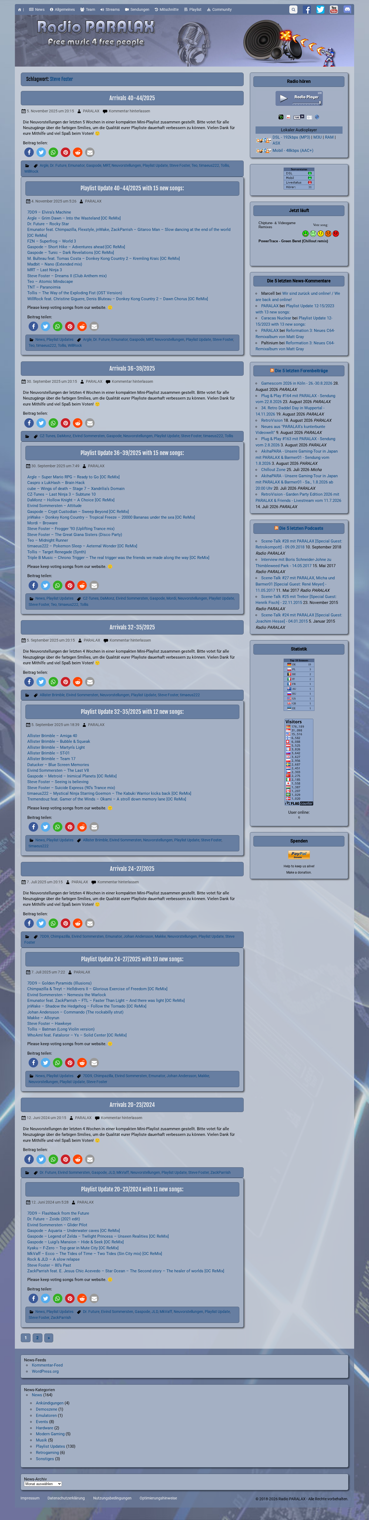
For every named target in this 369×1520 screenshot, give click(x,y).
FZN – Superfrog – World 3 (51, 241)
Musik (41, 1440)
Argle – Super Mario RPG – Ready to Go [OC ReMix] (73, 477)
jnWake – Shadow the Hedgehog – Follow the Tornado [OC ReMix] (86, 1006)
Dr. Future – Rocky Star (48, 223)
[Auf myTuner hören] (309, 117)
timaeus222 (209, 165)
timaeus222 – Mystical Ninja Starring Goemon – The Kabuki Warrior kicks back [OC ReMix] (109, 793)
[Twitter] (320, 9)
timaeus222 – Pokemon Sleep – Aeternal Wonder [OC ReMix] (82, 546)
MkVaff (122, 1172)
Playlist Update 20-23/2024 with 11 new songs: (132, 1189)
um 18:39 (55, 725)
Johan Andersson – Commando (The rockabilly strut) (75, 1012)
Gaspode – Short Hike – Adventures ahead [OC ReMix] (76, 246)
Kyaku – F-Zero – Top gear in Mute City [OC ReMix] (73, 1248)
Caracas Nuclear (276, 318)
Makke (160, 936)
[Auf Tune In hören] (299, 117)
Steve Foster (179, 165)
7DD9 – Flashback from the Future (58, 1213)
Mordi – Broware (42, 523)
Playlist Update (155, 165)
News (40, 9)
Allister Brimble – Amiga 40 (52, 735)
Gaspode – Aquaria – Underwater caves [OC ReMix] (73, 1230)
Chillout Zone (273, 469)
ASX (276, 143)
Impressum (30, 1498)
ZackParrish (220, 1172)
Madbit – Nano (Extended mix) (54, 264)
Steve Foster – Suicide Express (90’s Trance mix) (71, 787)
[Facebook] (307, 9)
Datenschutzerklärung (66, 1498)
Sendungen (139, 9)
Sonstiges (45, 1458)
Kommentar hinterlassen (129, 111)
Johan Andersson (138, 936)
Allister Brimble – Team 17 (51, 758)
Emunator (76, 165)
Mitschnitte (169, 9)
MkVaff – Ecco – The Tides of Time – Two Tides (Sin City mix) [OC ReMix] (94, 1253)
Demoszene (46, 1409)
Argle (44, 165)
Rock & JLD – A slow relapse (53, 1259)
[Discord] (347, 9)
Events (42, 1421)
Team (90, 9)
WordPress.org (45, 1371)
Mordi (171, 598)
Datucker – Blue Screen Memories (58, 764)
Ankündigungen (49, 1403)
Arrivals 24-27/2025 (132, 868)
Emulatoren (46, 1415)
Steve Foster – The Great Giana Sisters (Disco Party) (74, 534)
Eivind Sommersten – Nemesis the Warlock (66, 994)
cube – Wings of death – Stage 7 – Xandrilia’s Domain (76, 488)
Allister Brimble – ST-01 (48, 753)
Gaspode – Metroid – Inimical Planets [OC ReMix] (72, 776)
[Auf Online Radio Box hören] (317, 117)
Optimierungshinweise (158, 1498)
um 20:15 (50, 111)
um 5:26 (53, 201)
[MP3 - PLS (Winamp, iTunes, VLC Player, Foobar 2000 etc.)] (263, 140)
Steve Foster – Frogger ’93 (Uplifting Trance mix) (71, 528)
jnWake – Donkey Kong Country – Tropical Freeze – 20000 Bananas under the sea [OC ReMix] (111, 517)
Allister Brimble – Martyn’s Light (56, 747)
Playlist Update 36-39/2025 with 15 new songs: (132, 452)
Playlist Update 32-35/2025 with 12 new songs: (132, 711)
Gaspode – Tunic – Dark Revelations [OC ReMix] (70, 252)
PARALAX (91, 111)
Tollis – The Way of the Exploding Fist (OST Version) (74, 292)
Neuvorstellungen (126, 165)
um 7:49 (55, 466)
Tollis (225, 165)
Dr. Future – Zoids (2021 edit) (53, 1219)
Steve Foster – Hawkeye (49, 1023)
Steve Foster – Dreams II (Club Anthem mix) (67, 275)
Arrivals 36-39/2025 (132, 368)
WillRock (31, 171)
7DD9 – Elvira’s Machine (49, 212)
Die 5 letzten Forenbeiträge (301, 370)
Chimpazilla (60, 936)
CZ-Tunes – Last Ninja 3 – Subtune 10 (61, 494)
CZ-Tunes (47, 436)
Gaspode (93, 165)
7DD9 (44, 936)
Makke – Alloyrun (43, 1017)
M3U (317, 137)
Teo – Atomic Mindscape (50, 281)
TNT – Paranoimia (44, 287)
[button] (29, 152)
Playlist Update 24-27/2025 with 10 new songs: (132, 959)
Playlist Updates (59, 339)
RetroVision (272, 420)
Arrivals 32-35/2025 (132, 627)
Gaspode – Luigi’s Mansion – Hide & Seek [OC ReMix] (75, 1242)
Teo (194, 165)
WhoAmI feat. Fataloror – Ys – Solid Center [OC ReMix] (77, 1035)
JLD (111, 1172)
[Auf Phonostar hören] (288, 117)
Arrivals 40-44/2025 (132, 98)
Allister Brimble (52, 695)
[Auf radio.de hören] (281, 117)
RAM (329, 137)
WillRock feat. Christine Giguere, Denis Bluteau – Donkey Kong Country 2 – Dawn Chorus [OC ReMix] (117, 298)
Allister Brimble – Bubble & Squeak (58, 741)
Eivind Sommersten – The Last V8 (58, 770)
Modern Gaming (50, 1433)
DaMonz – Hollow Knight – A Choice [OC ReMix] (71, 500)
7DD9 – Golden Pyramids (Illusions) (59, 983)
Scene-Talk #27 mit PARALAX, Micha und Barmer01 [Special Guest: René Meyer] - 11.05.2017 (295, 584)
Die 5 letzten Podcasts (301, 528)
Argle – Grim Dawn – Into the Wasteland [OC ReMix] (74, 218)
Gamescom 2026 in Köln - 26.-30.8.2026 (296, 383)
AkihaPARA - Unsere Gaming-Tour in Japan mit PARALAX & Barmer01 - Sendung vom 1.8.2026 (297, 457)
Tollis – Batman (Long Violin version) (61, 1029)
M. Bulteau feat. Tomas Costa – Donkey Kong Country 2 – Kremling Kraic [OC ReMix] (103, 258)
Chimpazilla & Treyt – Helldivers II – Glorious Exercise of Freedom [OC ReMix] (97, 988)
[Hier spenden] (299, 855)
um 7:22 (48, 972)
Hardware (44, 1428)
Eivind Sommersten (89, 436)
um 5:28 (50, 1202)
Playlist (195, 9)
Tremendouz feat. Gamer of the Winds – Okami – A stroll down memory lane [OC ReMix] (106, 799)
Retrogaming (47, 1452)
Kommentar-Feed (47, 1365)
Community (222, 9)
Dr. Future (58, 165)
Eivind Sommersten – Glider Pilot (57, 1224)
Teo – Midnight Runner (47, 540)
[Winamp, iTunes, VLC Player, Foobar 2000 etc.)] (263, 150)
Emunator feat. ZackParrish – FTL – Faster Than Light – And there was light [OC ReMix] (106, 1000)
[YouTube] (334, 9)
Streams (113, 9)
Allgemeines (65, 9)
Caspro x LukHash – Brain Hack (56, 482)
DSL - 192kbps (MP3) (291, 137)
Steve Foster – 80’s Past (49, 1265)
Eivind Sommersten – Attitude (54, 505)
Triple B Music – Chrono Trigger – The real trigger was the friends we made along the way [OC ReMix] (118, 557)
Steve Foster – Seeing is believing (57, 781)
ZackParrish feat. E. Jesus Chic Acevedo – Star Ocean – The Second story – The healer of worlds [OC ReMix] (125, 1271)
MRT (106, 165)
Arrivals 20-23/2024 (132, 1104)
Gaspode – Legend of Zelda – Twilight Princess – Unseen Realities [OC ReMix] (98, 1236)
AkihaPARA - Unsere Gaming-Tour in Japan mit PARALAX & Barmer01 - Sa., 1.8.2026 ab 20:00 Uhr (297, 482)
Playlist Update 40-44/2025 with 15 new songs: (132, 188)
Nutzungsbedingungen (112, 1498)
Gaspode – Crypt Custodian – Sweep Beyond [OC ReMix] (78, 511)
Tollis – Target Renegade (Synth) (56, 552)
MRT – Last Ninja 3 (44, 269)
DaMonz (64, 436)
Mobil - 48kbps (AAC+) (293, 150)
